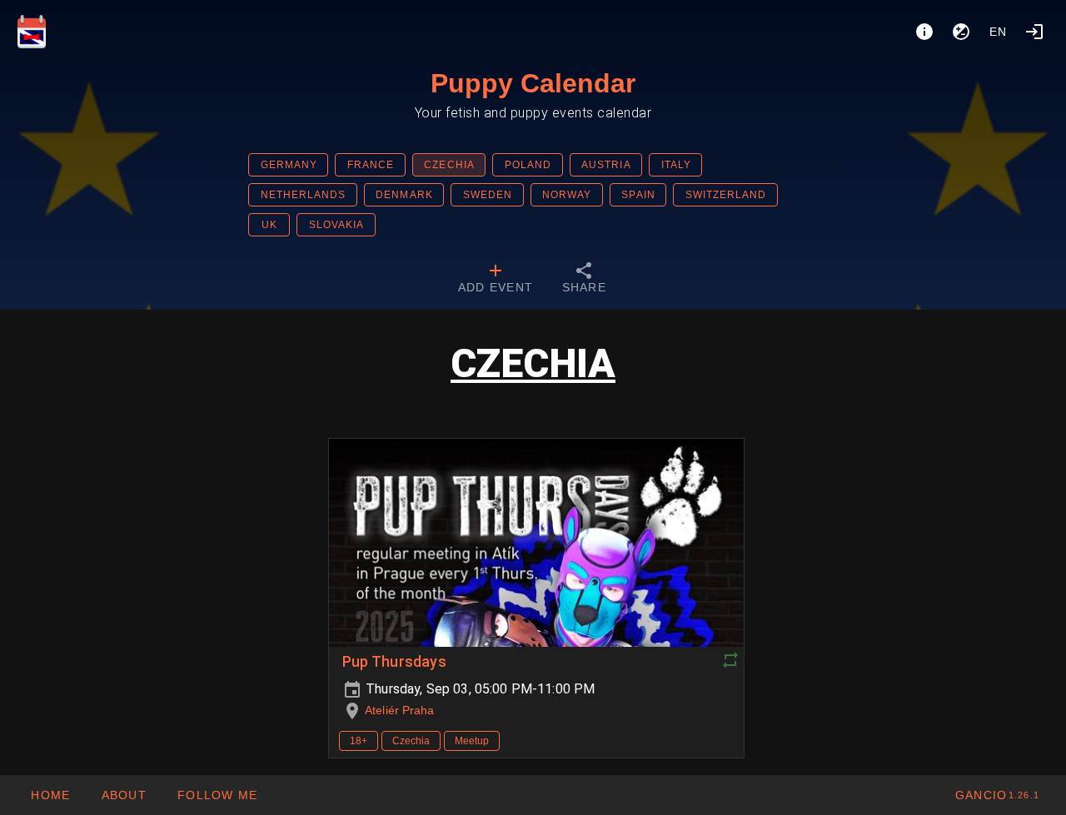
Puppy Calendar (533, 83)
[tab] (495, 280)
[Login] (1034, 31)
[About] (924, 31)
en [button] (998, 31)
